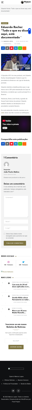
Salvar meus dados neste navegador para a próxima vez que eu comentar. (16, 236)
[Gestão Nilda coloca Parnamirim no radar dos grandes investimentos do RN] (5, 298)
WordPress (24, 399)
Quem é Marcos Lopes (16, 376)
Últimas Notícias (9, 380)
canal (2, 113)
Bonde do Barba (17, 308)
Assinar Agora (16, 347)
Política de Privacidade (10, 384)
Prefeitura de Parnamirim (20, 282)
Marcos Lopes (8, 41)
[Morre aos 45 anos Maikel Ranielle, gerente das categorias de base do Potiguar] (5, 311)
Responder (7, 169)
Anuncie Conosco (23, 380)
